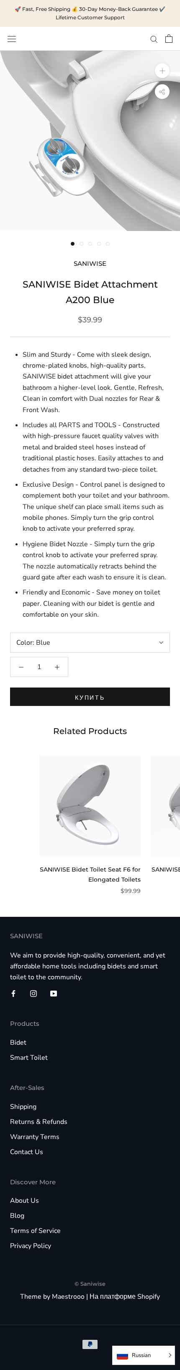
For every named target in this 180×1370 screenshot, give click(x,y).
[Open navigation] (12, 38)
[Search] (154, 38)
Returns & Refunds (38, 1121)
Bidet (18, 1042)
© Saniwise (90, 1283)
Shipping (23, 1106)
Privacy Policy (30, 1246)
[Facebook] (13, 993)
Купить (90, 697)
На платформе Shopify (125, 1296)
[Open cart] (168, 38)
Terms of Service (35, 1230)
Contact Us (26, 1152)
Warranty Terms (34, 1137)
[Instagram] (33, 993)
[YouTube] (53, 993)
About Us (24, 1200)
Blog (17, 1215)
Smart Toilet (29, 1057)
